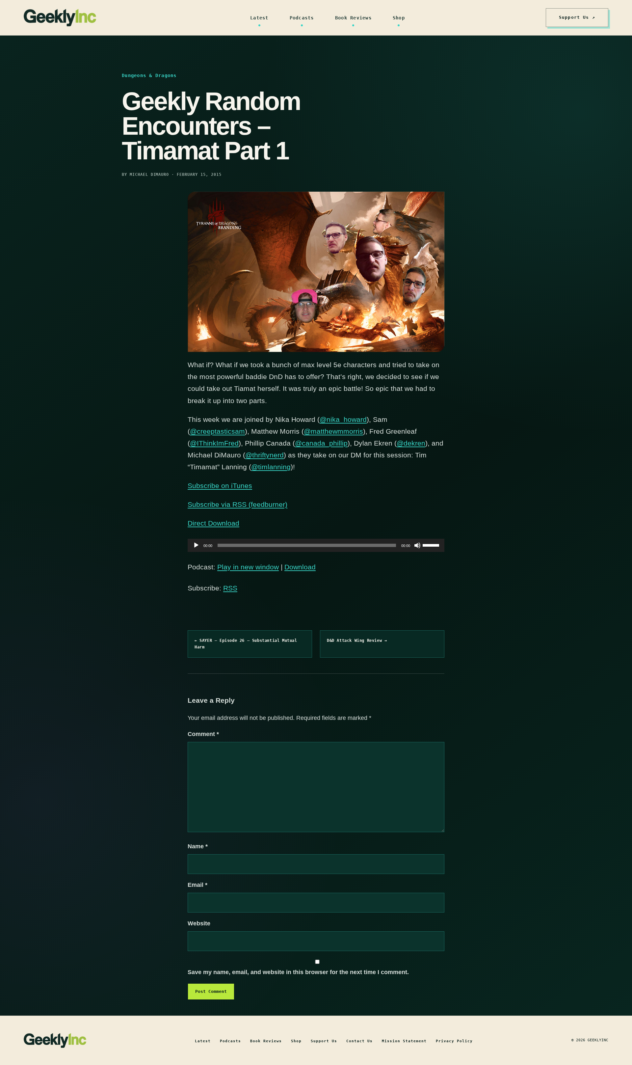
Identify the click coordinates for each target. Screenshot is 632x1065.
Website (199, 923)
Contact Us (359, 1041)
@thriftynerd (264, 455)
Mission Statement (404, 1041)
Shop (399, 17)
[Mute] (417, 545)
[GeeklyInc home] (60, 17)
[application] (316, 545)
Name (198, 846)
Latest (259, 17)
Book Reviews (353, 17)
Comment (203, 734)
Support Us (324, 1041)
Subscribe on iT (212, 485)
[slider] (432, 545)
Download (300, 567)
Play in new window (248, 567)
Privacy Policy (454, 1041)
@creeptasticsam (217, 431)
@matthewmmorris (333, 431)
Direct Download (213, 523)
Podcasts (302, 17)
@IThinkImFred (214, 443)
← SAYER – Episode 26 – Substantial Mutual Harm (246, 643)
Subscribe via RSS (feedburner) (237, 504)
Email (197, 885)
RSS (230, 588)
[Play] (196, 545)
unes (244, 485)
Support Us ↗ (577, 17)
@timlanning (271, 467)
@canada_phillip (321, 443)
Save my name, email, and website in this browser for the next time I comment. (298, 972)
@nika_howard (343, 419)
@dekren (411, 443)
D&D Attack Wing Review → (357, 640)
